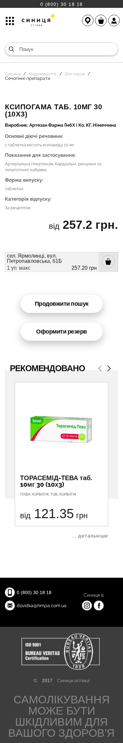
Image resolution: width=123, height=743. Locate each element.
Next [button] (108, 369)
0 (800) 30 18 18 (61, 4)
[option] (61, 460)
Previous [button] (101, 369)
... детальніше (90, 536)
